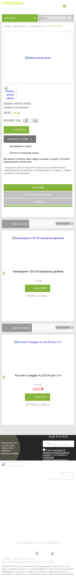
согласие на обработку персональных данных (56, 452)
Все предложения (63, 223)
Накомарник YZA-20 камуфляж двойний (38, 271)
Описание (38, 187)
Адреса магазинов (64, 10)
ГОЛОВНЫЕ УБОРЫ (36, 26)
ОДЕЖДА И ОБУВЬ (20, 26)
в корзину (19, 130)
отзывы (38, 201)
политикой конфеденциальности (54, 458)
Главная (7, 26)
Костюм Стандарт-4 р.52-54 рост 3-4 (38, 375)
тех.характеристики (38, 194)
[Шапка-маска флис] (38, 57)
